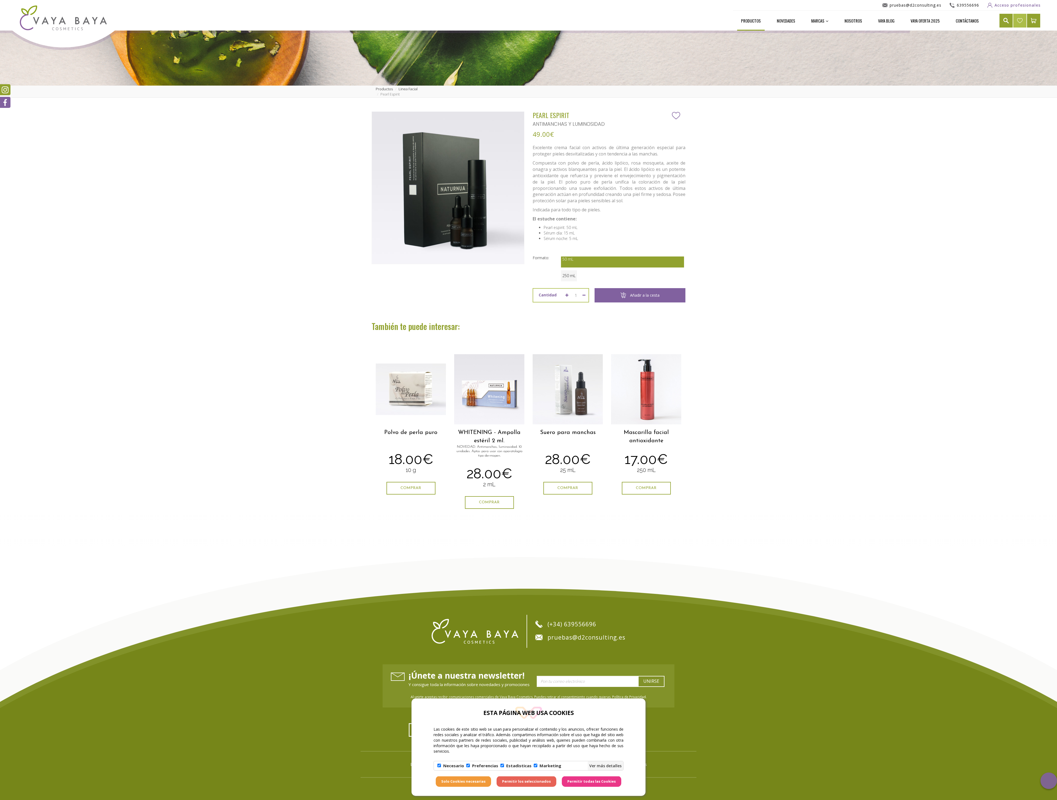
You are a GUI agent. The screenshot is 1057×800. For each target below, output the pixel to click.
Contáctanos (967, 21)
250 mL (569, 275)
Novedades (786, 21)
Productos (751, 21)
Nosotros (853, 21)
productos (384, 88)
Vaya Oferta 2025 (925, 21)
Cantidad (548, 294)
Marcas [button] (817, 21)
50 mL (567, 259)
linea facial (408, 88)
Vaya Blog (886, 21)
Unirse (651, 681)
